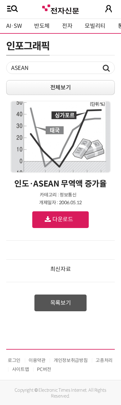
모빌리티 (95, 26)
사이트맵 (20, 369)
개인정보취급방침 (70, 360)
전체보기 (60, 87)
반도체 (42, 26)
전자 (67, 26)
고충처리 (104, 360)
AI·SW (14, 26)
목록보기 (60, 302)
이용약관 (37, 360)
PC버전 (44, 369)
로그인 (14, 360)
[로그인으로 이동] (108, 8)
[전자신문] (60, 8)
